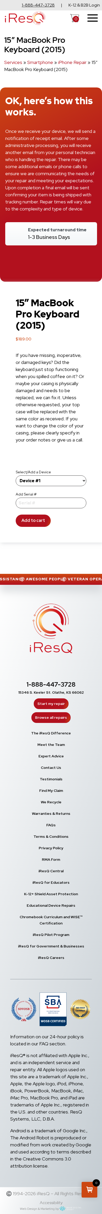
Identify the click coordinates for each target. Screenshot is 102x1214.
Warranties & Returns (51, 813)
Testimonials (51, 779)
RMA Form (51, 859)
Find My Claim (51, 790)
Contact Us (51, 767)
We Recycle (51, 802)
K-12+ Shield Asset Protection (51, 894)
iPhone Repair (72, 62)
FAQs (51, 825)
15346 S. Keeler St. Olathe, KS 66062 (51, 692)
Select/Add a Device (33, 472)
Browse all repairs (51, 717)
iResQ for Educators (51, 882)
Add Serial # (26, 494)
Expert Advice (51, 756)
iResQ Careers (51, 957)
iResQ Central (51, 871)
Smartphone (40, 62)
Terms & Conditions (51, 836)
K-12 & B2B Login (84, 5)
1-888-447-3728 (38, 5)
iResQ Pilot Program (51, 934)
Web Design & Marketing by (39, 1209)
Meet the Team (51, 744)
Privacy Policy (51, 848)
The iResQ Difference (51, 733)
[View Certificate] (80, 1010)
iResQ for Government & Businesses (51, 946)
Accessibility (51, 1202)
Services (13, 62)
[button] (89, 1190)
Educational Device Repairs (51, 905)
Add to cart (33, 520)
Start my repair (51, 703)
